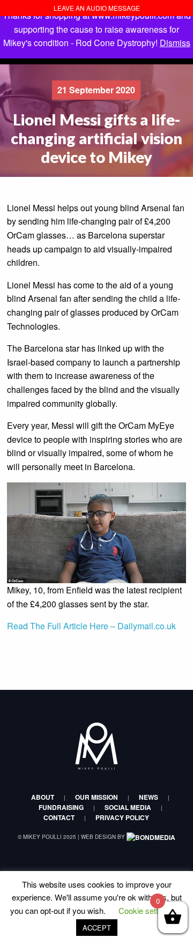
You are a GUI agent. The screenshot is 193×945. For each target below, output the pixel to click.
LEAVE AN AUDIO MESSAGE (97, 7)
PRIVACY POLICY (122, 817)
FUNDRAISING (61, 807)
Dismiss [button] (175, 42)
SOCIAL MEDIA (128, 807)
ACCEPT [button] (97, 927)
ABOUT (42, 797)
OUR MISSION (96, 797)
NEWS (148, 797)
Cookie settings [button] (145, 910)
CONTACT (59, 817)
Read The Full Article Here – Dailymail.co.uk (92, 626)
